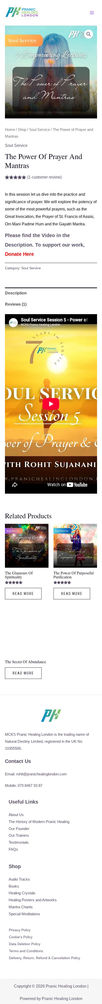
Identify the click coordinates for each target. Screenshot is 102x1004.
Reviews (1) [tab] (15, 304)
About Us (16, 815)
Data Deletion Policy (24, 944)
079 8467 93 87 (30, 785)
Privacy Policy (19, 930)
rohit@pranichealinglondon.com (41, 774)
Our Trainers (19, 835)
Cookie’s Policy (20, 937)
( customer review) (44, 177)
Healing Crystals (22, 893)
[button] (88, 34)
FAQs (13, 849)
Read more (23, 594)
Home (10, 130)
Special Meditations (24, 914)
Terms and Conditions (26, 951)
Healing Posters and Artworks (33, 900)
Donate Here (19, 254)
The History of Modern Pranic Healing (39, 822)
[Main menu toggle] (92, 12)
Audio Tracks (19, 879)
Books (14, 886)
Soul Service (39, 130)
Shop (22, 130)
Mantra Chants (21, 907)
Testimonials (19, 842)
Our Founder (19, 828)
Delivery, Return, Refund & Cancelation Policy (44, 958)
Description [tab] (16, 293)
